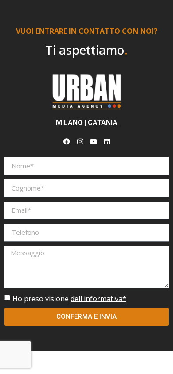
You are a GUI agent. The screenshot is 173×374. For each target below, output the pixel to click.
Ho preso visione (69, 298)
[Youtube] (93, 141)
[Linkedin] (106, 141)
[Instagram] (79, 141)
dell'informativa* (98, 298)
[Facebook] (66, 141)
